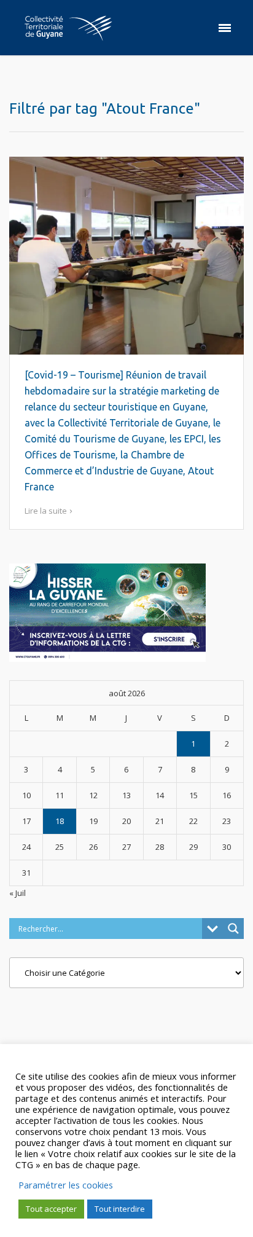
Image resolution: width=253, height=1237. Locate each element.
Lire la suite (46, 510)
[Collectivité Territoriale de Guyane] (68, 27)
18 (59, 821)
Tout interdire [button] (120, 1208)
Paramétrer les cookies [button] (65, 1185)
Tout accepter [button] (51, 1208)
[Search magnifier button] (233, 928)
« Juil (17, 892)
